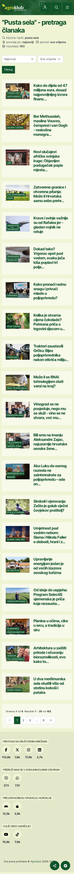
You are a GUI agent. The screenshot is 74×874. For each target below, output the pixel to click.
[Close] (56, 7)
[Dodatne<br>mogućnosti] (65, 865)
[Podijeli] (54, 865)
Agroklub (36, 861)
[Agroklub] (14, 7)
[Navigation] (67, 7)
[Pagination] (51, 720)
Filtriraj (8, 69)
